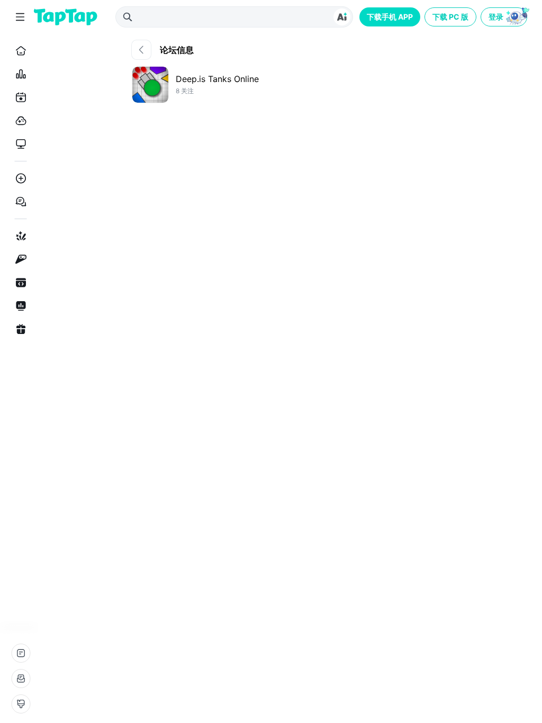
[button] (505, 16)
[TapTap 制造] (18, 236)
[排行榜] (18, 74)
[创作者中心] (18, 306)
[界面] (20, 703)
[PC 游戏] (18, 144)
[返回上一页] (141, 50)
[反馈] (20, 678)
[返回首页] (65, 16)
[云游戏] (18, 120)
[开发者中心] (18, 282)
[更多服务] (20, 653)
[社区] (18, 201)
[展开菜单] (20, 17)
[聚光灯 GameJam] (18, 259)
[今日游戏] (18, 97)
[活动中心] (18, 329)
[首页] (18, 50)
